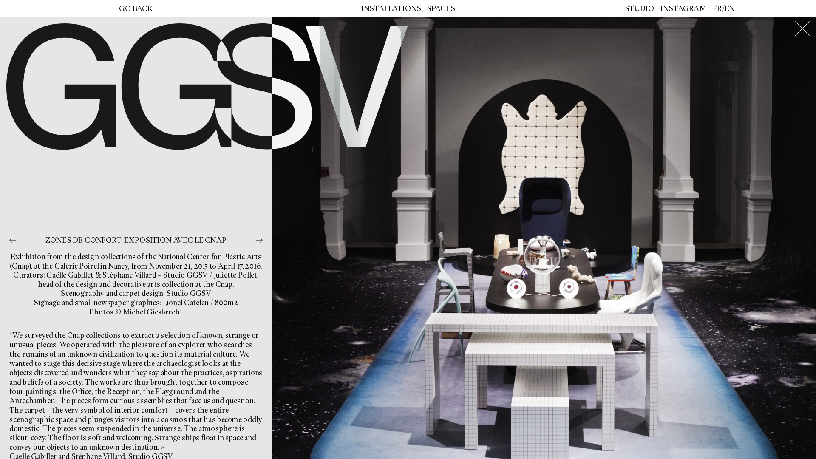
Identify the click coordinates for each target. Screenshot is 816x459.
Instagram (683, 8)
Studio (639, 8)
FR (717, 8)
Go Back (136, 8)
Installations (391, 8)
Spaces (441, 8)
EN (730, 8)
